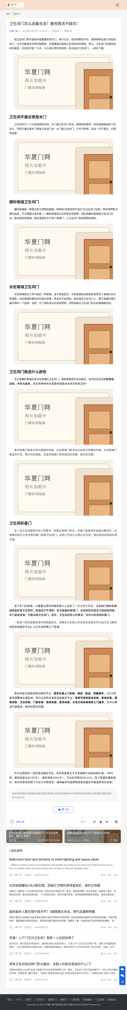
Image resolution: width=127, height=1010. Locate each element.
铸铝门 (64, 999)
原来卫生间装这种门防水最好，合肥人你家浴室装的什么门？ (51, 964)
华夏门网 (13, 31)
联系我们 (112, 999)
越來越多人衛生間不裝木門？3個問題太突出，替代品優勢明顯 (52, 912)
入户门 (18, 999)
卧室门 (29, 999)
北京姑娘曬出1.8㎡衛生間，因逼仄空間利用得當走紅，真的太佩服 (54, 885)
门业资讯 (100, 999)
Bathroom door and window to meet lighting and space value (54, 859)
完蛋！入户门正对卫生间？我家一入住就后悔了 (41, 938)
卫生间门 (56, 31)
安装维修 (87, 999)
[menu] (117, 5)
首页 (8, 14)
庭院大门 (52, 999)
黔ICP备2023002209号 (76, 1004)
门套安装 (75, 999)
